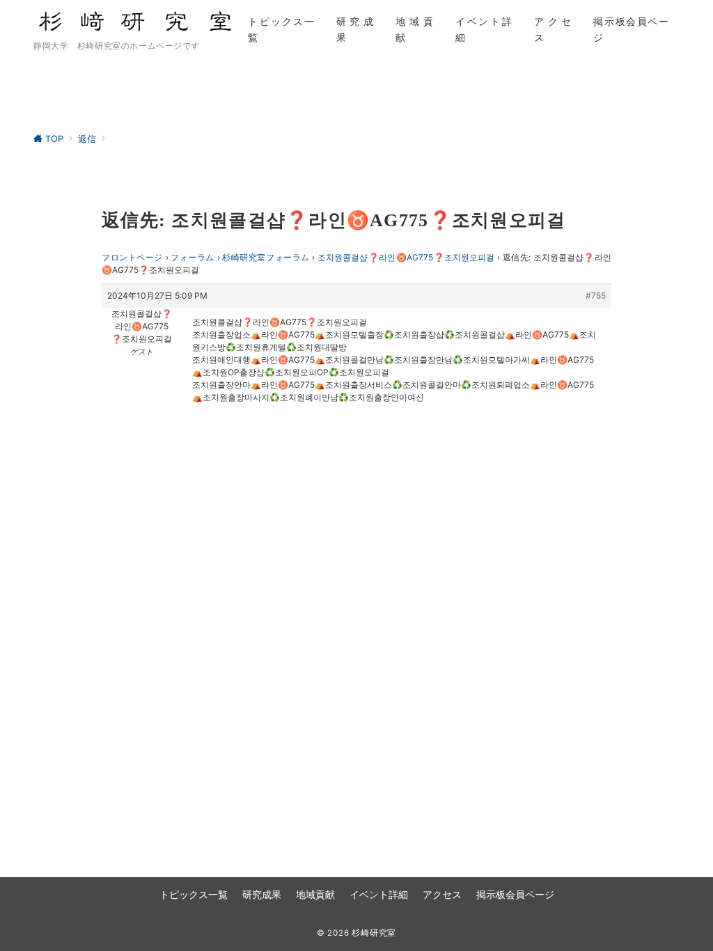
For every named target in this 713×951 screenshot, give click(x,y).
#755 (596, 295)
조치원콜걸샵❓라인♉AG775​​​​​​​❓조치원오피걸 (406, 257)
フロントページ (132, 257)
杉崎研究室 (374, 933)
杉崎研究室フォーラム (266, 257)
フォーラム (192, 257)
